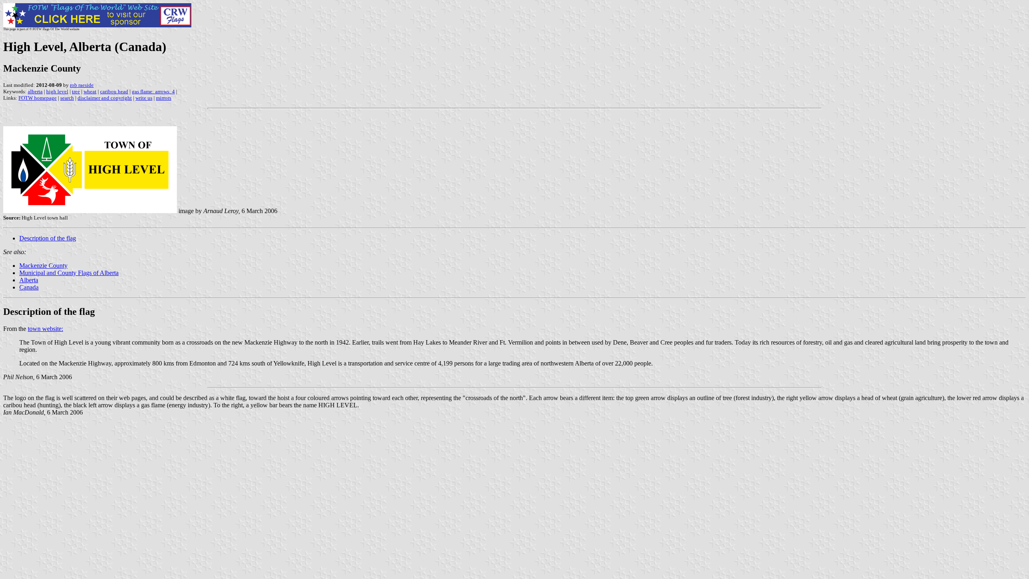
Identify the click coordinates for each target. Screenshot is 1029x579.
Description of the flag (47, 238)
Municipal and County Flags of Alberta (69, 272)
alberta (35, 91)
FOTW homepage (37, 98)
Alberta (28, 280)
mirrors (163, 98)
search (67, 98)
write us (143, 98)
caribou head (114, 91)
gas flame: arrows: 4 (153, 91)
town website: (45, 328)
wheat (90, 91)
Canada (29, 287)
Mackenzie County (43, 265)
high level (57, 91)
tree (76, 91)
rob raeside (82, 85)
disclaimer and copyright (105, 98)
